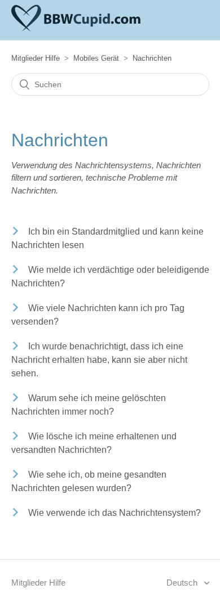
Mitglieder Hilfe (35, 58)
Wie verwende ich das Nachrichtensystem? (114, 513)
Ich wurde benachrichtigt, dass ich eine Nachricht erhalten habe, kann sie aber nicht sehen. (99, 359)
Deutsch (183, 582)
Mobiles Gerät (96, 58)
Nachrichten (152, 58)
